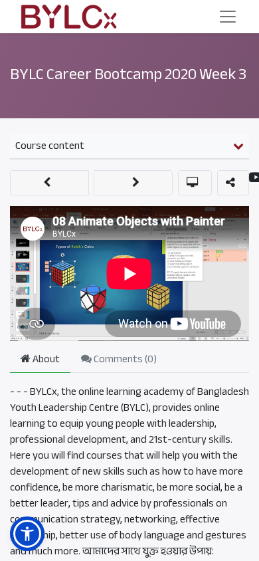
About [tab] (45, 359)
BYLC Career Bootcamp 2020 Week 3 (128, 74)
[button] (49, 182)
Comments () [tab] (124, 359)
